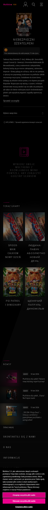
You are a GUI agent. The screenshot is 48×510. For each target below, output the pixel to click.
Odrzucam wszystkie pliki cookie (24, 501)
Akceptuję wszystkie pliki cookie (24, 495)
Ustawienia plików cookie (24, 507)
